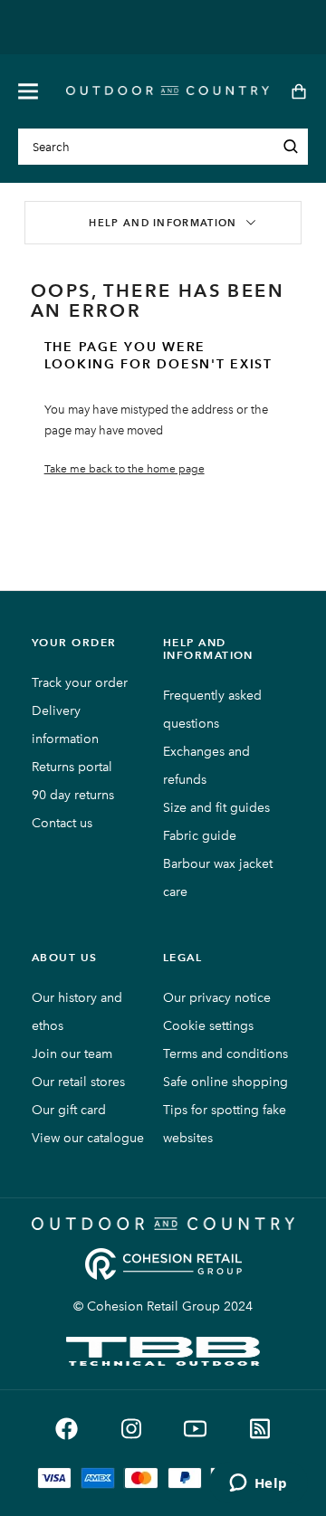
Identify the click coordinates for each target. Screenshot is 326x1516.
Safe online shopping (225, 1082)
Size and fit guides (216, 807)
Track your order (80, 683)
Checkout (293, 91)
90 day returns (73, 795)
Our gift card (69, 1110)
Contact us (62, 823)
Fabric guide (199, 836)
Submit (290, 146)
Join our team (72, 1054)
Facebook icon (66, 1428)
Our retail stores (78, 1082)
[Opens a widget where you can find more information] (258, 1484)
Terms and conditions (225, 1054)
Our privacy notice (217, 998)
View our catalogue (88, 1138)
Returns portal (72, 767)
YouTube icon (195, 1428)
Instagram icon (131, 1428)
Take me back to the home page (124, 468)
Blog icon (259, 1428)
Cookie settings (208, 1026)
